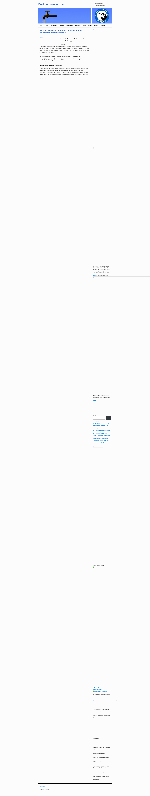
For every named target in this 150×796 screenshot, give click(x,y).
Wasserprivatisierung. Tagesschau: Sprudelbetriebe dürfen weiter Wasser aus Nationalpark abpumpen (101, 437)
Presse (84, 25)
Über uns (103, 25)
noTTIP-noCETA (69, 25)
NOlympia (62, 25)
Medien (89, 25)
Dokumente (78, 25)
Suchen (94, 415)
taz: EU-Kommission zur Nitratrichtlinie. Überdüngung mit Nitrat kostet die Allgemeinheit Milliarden (101, 432)
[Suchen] (108, 418)
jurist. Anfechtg (54, 25)
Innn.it (94, 400)
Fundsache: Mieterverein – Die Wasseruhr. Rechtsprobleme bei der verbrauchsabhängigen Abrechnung (61, 31)
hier (95, 399)
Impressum (42, 786)
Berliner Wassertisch (52, 4)
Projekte (46, 25)
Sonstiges (96, 25)
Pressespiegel (104, 691)
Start (41, 25)
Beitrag (44, 78)
